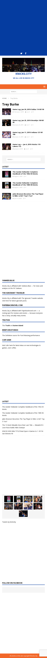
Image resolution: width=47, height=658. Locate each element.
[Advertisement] (23, 25)
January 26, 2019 (18, 125)
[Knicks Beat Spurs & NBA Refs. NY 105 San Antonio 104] (23, 513)
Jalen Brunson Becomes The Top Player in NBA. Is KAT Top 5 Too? (28, 195)
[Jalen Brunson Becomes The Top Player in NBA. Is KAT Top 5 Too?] (6, 196)
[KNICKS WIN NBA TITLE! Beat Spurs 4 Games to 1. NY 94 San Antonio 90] (8, 506)
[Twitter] (21, 53)
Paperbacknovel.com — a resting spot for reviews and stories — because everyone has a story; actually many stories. (22, 313)
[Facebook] (26, 53)
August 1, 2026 (18, 187)
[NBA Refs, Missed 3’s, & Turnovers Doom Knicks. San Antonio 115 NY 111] (37, 506)
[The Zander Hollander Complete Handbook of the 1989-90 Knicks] (6, 185)
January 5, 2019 (18, 149)
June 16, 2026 (18, 198)
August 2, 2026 (18, 176)
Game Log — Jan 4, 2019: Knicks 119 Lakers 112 (26, 145)
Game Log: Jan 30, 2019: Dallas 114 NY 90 (28, 109)
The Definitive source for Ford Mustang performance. (21, 335)
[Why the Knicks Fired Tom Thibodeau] (18, 506)
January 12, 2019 (18, 137)
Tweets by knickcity (9, 522)
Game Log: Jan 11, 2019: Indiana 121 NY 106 (28, 133)
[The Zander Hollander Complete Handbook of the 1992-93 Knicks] (6, 174)
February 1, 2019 (19, 112)
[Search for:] (23, 91)
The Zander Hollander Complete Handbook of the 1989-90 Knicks (25, 184)
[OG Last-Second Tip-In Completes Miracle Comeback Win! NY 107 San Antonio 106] (28, 506)
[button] (44, 86)
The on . (12, 325)
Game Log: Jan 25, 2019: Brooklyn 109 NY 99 (28, 121)
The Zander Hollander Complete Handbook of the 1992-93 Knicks (25, 173)
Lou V (28, 112)
